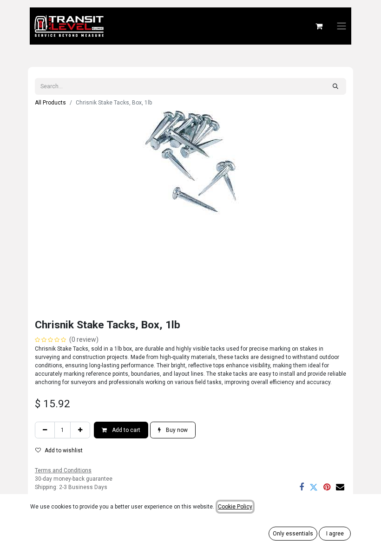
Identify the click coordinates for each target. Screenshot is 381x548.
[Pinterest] (326, 487)
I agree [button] (335, 533)
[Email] (340, 487)
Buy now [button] (176, 430)
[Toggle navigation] (341, 26)
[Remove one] (45, 430)
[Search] (335, 86)
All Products (50, 102)
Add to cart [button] (125, 430)
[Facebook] (301, 487)
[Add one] (80, 430)
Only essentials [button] (293, 533)
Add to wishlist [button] (64, 450)
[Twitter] (313, 487)
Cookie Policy (235, 506)
